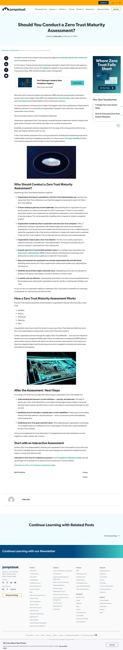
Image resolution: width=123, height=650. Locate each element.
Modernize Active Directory (60, 594)
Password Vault (34, 598)
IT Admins (85, 472)
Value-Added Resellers (82, 589)
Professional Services (105, 603)
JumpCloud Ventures (105, 589)
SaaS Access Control (35, 607)
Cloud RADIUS (34, 580)
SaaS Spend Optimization (37, 613)
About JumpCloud (105, 571)
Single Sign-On (34, 617)
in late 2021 (39, 98)
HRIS (31, 592)
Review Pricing (12, 595)
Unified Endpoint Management (38, 623)
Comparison (56, 609)
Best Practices (14, 50)
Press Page (103, 583)
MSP (77, 571)
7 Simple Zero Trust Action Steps (106, 106)
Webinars (79, 603)
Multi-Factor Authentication (37, 595)
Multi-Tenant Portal (81, 574)
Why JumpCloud (41, 9)
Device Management (35, 586)
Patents (61, 635)
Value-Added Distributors (83, 586)
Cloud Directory (34, 574)
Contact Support (104, 600)
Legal (42, 635)
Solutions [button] (52, 9)
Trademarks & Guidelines (72, 635)
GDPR (55, 635)
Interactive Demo (103, 9)
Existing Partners (81, 577)
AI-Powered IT (57, 574)
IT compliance (45, 68)
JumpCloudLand (80, 621)
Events (78, 600)
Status (101, 612)
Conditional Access (35, 583)
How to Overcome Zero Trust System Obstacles (107, 115)
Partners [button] (79, 9)
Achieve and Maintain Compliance (62, 571)
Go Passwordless (58, 588)
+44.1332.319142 (11, 576)
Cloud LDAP (33, 577)
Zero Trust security (61, 98)
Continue (112, 645)
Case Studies (80, 615)
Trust (37, 635)
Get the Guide (77, 83)
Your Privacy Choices (88, 635)
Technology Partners (82, 583)
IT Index (78, 609)
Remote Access (34, 604)
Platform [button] (62, 9)
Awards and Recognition (106, 586)
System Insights (34, 620)
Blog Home (5, 50)
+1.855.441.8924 (11, 574)
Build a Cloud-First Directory (61, 582)
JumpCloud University (82, 618)
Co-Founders (103, 577)
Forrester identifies (72, 138)
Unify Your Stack (57, 603)
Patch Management (35, 601)
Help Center (103, 606)
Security (85, 477)
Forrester (22, 101)
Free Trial (116, 9)
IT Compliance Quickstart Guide (68, 457)
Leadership (103, 574)
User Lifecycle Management (37, 626)
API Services (33, 571)
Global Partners (80, 580)
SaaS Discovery (34, 610)
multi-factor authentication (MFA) (31, 253)
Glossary (102, 609)
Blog (77, 606)
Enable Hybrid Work (58, 585)
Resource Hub (80, 597)
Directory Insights (34, 589)
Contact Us (103, 3)
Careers (102, 580)
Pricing (71, 9)
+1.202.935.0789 (13, 572)
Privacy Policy (30, 635)
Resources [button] (89, 9)
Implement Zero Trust (59, 591)
